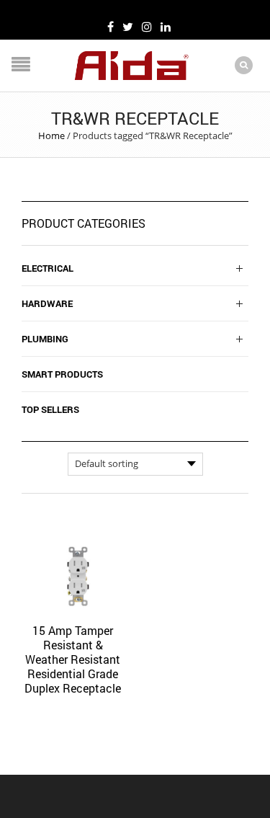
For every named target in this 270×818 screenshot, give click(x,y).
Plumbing (45, 338)
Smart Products (62, 374)
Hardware (47, 303)
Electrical (47, 268)
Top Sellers (50, 409)
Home (51, 135)
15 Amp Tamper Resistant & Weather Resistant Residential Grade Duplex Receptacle (72, 659)
